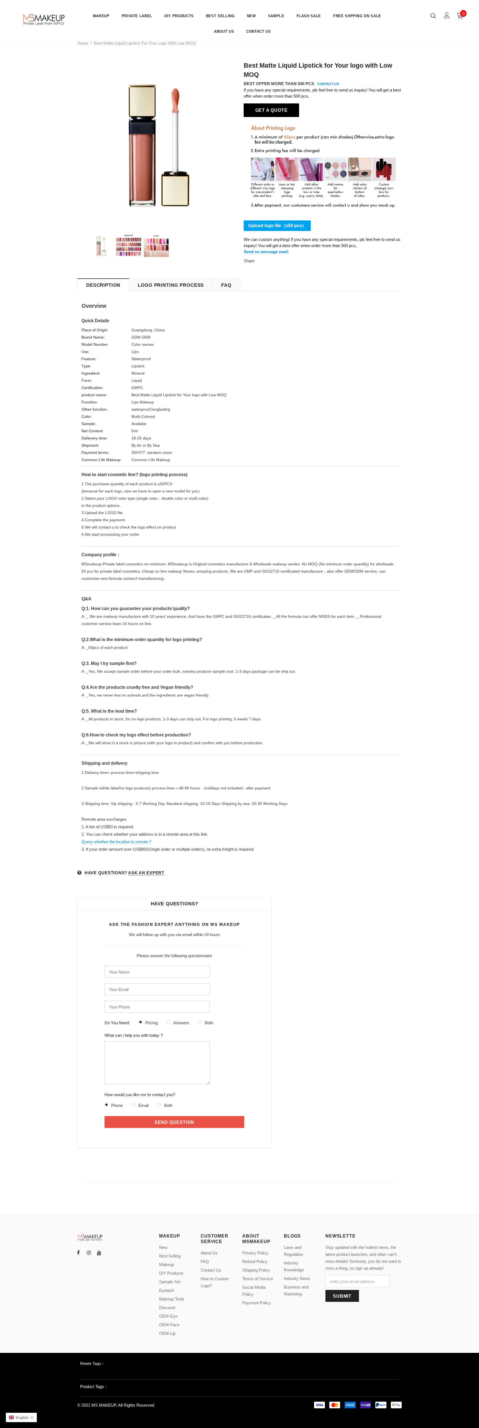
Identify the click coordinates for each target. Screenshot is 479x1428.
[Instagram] (89, 1252)
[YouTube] (99, 1252)
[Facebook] (78, 1252)
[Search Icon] (433, 15)
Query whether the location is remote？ (116, 841)
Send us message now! (266, 251)
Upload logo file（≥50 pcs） (277, 225)
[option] (156, 142)
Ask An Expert (146, 872)
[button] (21, 1417)
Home (82, 43)
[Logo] (44, 19)
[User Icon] (447, 15)
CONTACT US (328, 84)
